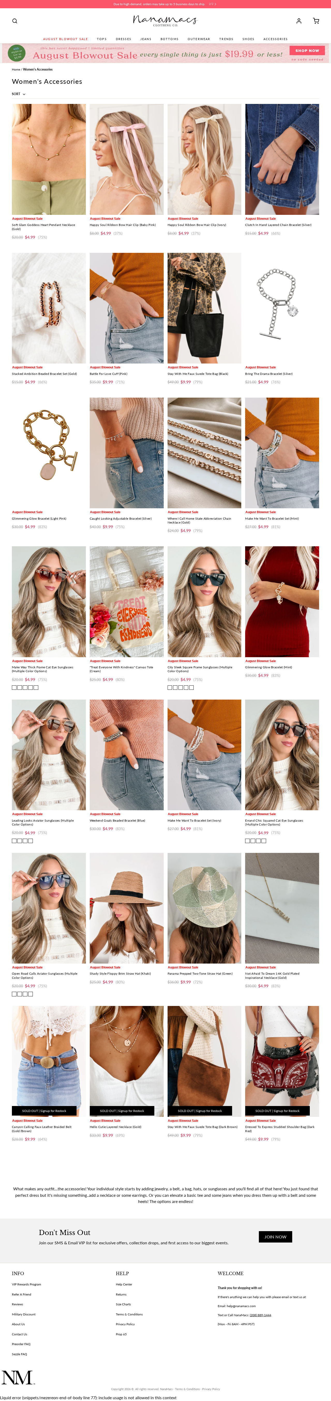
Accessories (276, 39)
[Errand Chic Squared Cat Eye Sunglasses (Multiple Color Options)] (282, 755)
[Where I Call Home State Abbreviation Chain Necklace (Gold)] (205, 453)
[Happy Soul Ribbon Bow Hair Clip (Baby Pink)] (127, 159)
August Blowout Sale (65, 39)
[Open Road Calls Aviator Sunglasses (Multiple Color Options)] (49, 908)
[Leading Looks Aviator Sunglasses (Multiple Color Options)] (49, 755)
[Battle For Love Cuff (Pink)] (127, 308)
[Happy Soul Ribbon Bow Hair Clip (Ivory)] (205, 159)
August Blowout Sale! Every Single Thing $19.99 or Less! (159, 4)
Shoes (248, 39)
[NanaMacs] (166, 21)
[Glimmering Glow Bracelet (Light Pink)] (49, 453)
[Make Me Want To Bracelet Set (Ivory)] (205, 755)
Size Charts (123, 1304)
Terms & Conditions (129, 1314)
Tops (102, 39)
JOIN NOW (276, 1236)
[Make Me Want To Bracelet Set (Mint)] (282, 453)
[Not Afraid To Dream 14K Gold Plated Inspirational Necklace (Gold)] (282, 908)
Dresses (123, 39)
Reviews (17, 1304)
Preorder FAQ (21, 1344)
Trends (226, 39)
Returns (121, 1294)
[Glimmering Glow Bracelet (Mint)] (282, 601)
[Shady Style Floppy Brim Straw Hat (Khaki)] (127, 908)
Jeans (146, 39)
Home (16, 69)
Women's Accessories (37, 69)
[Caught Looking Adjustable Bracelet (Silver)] (127, 453)
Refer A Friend (21, 1294)
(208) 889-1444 (260, 1315)
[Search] (15, 21)
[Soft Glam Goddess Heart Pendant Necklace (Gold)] (49, 159)
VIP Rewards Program (26, 1284)
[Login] (301, 21)
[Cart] (314, 21)
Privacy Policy (125, 1324)
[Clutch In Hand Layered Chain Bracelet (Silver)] (282, 159)
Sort (16, 94)
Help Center (124, 1284)
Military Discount (23, 1314)
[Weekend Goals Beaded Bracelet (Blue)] (127, 755)
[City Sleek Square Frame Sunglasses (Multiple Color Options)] (205, 601)
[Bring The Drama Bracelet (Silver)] (282, 308)
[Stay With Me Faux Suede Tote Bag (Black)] (205, 308)
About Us (18, 1324)
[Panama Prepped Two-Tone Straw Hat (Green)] (205, 908)
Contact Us (19, 1334)
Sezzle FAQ (19, 1354)
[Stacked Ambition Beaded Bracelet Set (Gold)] (49, 308)
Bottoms (170, 39)
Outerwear (199, 39)
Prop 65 (121, 1334)
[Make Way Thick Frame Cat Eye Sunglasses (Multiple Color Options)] (49, 601)
